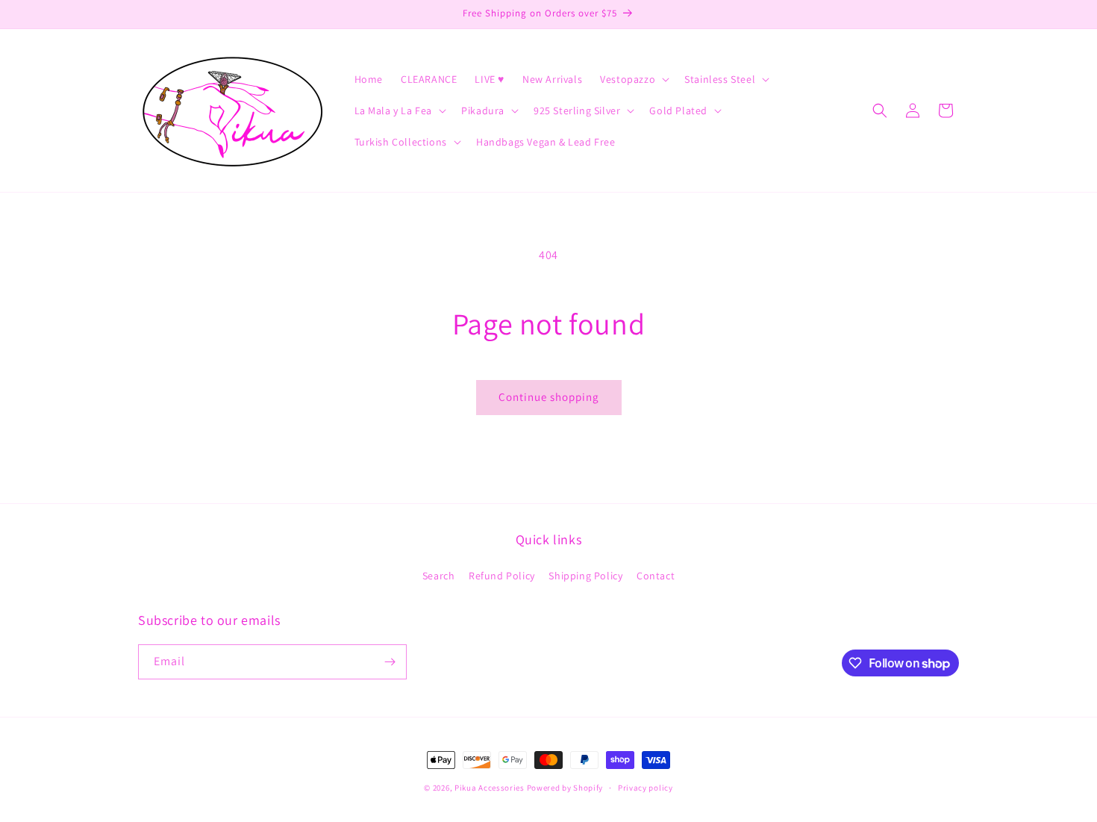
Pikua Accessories (490, 787)
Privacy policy (645, 787)
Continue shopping (549, 397)
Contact (656, 575)
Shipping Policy (585, 575)
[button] (633, 79)
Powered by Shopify (565, 787)
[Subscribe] (389, 661)
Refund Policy (502, 575)
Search (438, 575)
